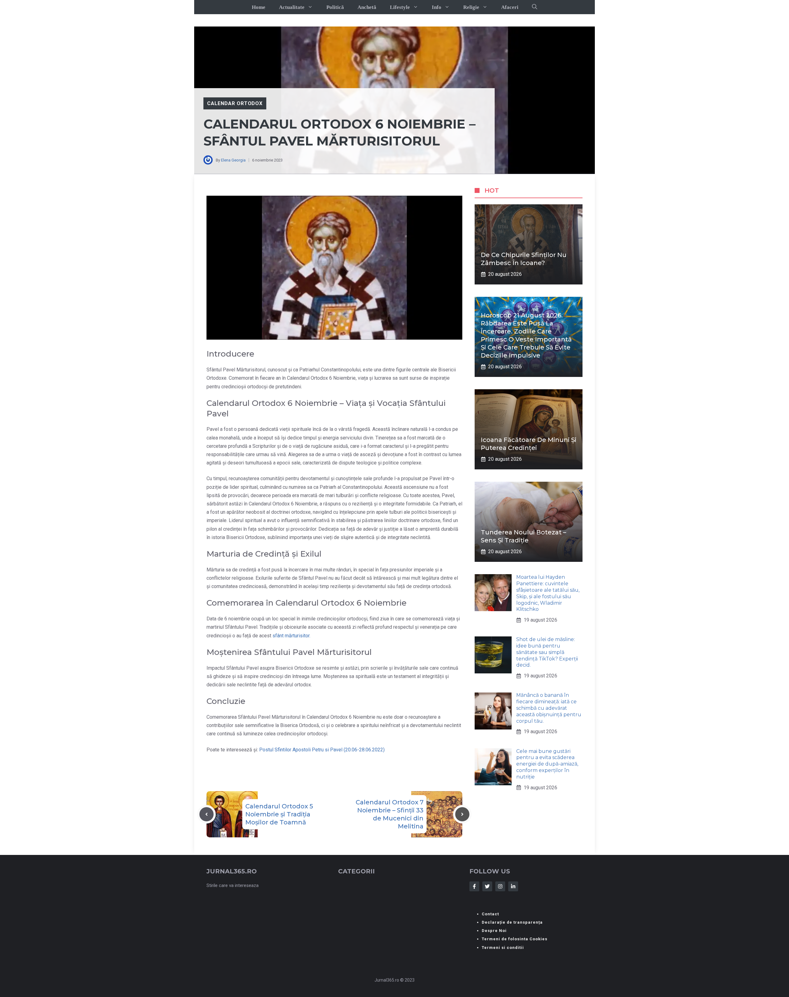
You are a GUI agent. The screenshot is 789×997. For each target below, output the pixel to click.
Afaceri (509, 7)
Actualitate (292, 7)
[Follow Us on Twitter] (487, 886)
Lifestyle (400, 7)
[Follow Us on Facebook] (474, 886)
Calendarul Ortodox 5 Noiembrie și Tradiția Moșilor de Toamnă (279, 814)
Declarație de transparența (512, 922)
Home (258, 7)
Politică (335, 7)
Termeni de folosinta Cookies (514, 939)
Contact (490, 914)
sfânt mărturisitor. (291, 636)
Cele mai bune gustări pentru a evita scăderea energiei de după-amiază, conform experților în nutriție (547, 764)
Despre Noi (494, 930)
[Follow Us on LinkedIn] (513, 886)
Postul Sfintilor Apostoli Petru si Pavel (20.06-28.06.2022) (322, 750)
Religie (471, 7)
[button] (534, 7)
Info (436, 7)
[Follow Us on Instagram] (500, 886)
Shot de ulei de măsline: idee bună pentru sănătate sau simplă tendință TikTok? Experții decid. (547, 652)
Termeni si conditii (503, 947)
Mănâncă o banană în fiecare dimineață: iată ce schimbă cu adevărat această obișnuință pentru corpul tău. (548, 708)
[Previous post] (206, 814)
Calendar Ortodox (235, 103)
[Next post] (462, 814)
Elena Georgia (233, 160)
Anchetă (367, 7)
